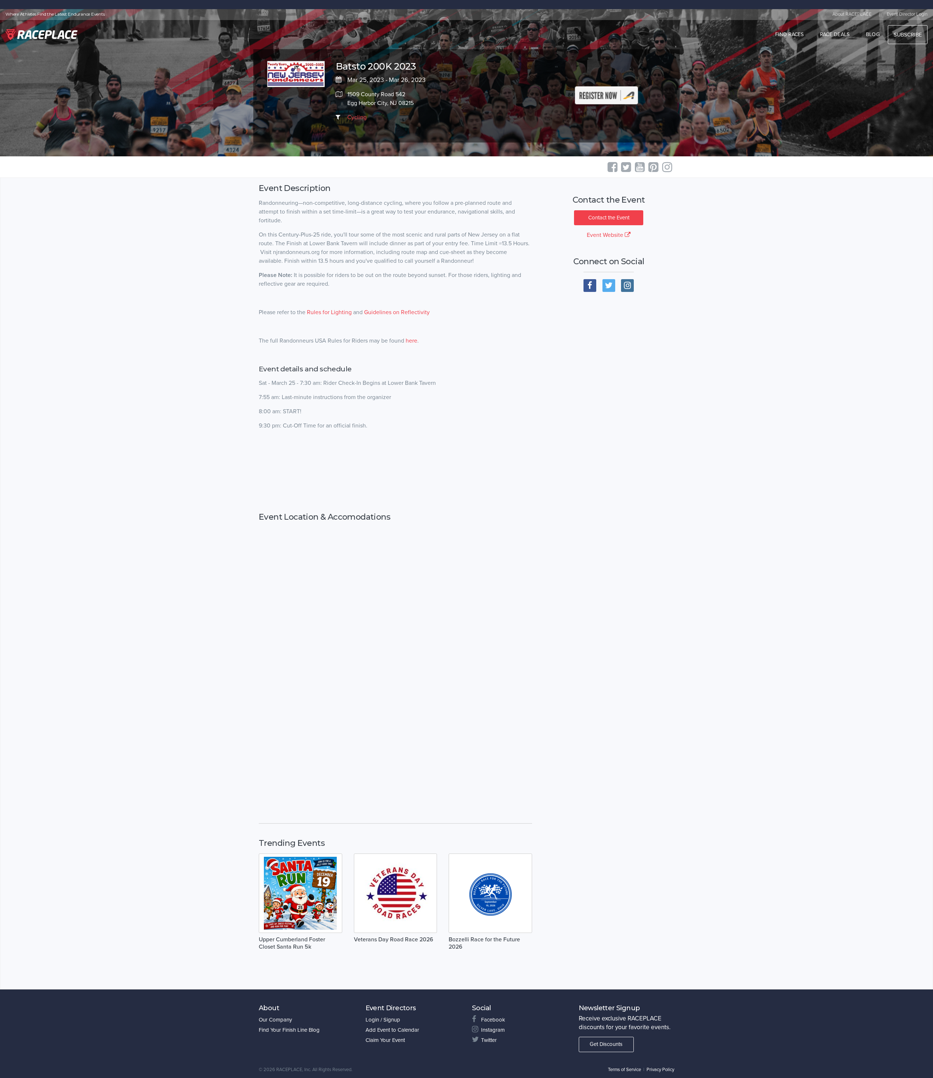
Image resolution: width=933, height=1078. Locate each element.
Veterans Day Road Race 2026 (393, 939)
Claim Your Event (385, 1040)
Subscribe (908, 34)
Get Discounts (606, 1044)
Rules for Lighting (329, 312)
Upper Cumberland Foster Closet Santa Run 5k (292, 943)
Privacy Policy (660, 1070)
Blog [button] (873, 34)
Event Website (606, 235)
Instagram (493, 1030)
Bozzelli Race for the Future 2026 (484, 943)
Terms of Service (624, 1070)
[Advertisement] (395, 471)
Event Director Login (907, 14)
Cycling (357, 117)
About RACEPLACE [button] (851, 14)
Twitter (489, 1040)
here (411, 340)
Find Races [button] (789, 34)
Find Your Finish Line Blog (289, 1030)
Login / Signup (383, 1019)
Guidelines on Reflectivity (397, 312)
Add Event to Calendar (392, 1030)
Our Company (275, 1019)
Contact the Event (608, 217)
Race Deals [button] (835, 34)
